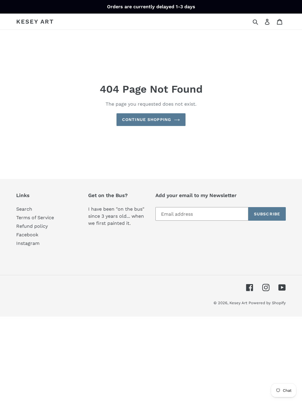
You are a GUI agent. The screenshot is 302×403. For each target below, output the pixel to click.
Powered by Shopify (267, 303)
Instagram (28, 243)
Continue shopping (146, 119)
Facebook (27, 234)
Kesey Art (35, 21)
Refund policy (32, 226)
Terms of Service (35, 217)
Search (24, 209)
